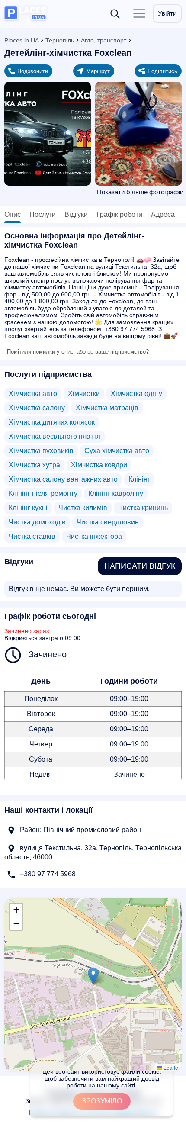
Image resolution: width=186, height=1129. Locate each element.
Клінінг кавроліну (115, 493)
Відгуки (76, 214)
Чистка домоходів (37, 522)
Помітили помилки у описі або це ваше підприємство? (78, 351)
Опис (12, 214)
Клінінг (139, 479)
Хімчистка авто (33, 393)
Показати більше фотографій (140, 192)
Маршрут (98, 71)
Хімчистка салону (37, 408)
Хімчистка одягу (136, 393)
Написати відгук (139, 566)
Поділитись (162, 71)
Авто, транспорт (103, 40)
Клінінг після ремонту (43, 493)
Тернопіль (59, 40)
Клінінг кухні (28, 507)
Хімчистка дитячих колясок (52, 422)
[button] (93, 976)
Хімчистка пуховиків (41, 450)
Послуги (42, 214)
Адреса (163, 214)
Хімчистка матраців (107, 408)
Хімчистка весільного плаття (54, 436)
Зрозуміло (102, 1101)
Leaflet (171, 1067)
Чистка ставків (32, 536)
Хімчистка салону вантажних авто (63, 479)
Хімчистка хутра (34, 465)
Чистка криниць (143, 507)
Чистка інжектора (94, 536)
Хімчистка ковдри (99, 465)
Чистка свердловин (108, 522)
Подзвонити (32, 71)
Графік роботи (119, 214)
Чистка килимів (82, 507)
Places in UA (21, 40)
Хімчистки (84, 393)
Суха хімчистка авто (116, 450)
